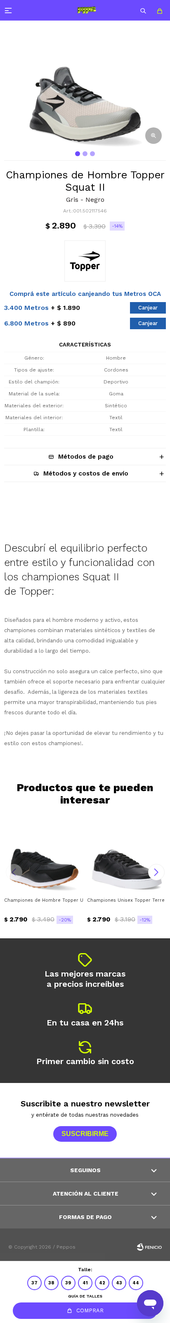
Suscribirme (85, 1133)
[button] (143, 10)
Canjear (148, 308)
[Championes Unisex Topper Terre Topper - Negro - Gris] (126, 853)
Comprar (90, 1310)
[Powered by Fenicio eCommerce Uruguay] (149, 1247)
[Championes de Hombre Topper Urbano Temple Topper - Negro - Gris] (43, 853)
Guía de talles (85, 1296)
